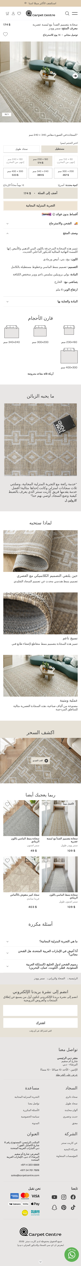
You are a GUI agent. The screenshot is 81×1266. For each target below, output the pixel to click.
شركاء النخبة (70, 1149)
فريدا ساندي (33, 898)
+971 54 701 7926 (29, 1170)
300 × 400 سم (15, 173)
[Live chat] (71, 1254)
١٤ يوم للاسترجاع (51, 34)
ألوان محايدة (71, 1110)
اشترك (40, 1023)
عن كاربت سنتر (69, 1142)
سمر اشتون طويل (68, 901)
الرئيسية (73, 978)
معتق (74, 1123)
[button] (7, 13)
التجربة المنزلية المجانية (40, 205)
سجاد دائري (71, 1096)
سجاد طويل (21, 149)
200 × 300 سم (66, 173)
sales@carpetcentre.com (25, 1175)
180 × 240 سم (13, 162)
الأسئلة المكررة (31, 1110)
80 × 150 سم (64, 162)
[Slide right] (75, 76)
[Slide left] (6, 76)
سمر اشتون (33, 845)
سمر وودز (39, 978)
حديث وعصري (70, 1116)
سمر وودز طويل (69, 845)
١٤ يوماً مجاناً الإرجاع (13, 185)
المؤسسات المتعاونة (66, 1156)
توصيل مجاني (71, 34)
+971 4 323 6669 (30, 1164)
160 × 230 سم (40, 161)
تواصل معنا (33, 1103)
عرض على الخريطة (67, 1074)
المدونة (35, 1123)
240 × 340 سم (40, 173)
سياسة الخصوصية (30, 1116)
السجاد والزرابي (56, 978)
